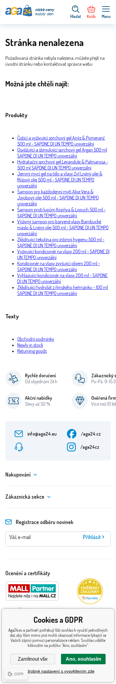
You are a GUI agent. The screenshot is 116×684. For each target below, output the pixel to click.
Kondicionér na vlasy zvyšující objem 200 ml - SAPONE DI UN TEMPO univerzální (58, 266)
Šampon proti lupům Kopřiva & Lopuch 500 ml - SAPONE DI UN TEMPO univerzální (61, 213)
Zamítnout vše (33, 659)
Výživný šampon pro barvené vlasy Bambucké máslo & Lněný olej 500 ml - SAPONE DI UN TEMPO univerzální (63, 227)
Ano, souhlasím (83, 659)
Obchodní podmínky (35, 339)
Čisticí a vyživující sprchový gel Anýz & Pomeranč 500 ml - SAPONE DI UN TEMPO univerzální (61, 141)
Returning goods (32, 351)
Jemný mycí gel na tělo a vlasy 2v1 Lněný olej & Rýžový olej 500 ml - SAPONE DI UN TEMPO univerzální (59, 180)
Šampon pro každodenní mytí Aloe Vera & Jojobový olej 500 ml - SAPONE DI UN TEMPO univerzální (58, 198)
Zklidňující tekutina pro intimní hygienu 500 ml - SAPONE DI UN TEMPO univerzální (60, 242)
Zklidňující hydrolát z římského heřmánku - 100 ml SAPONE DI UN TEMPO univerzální (62, 290)
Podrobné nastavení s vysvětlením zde (58, 671)
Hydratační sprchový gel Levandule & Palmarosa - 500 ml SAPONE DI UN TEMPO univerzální (62, 165)
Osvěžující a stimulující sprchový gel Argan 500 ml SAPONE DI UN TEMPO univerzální (62, 153)
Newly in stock (30, 345)
